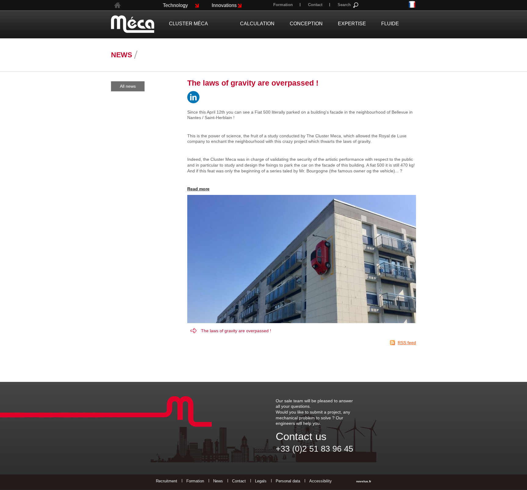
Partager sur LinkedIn (193, 97)
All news (128, 86)
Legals (261, 481)
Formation (283, 4)
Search (344, 4)
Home (117, 5)
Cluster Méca (188, 23)
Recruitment (166, 481)
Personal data (288, 481)
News (218, 481)
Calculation (257, 23)
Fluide (390, 23)
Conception (306, 23)
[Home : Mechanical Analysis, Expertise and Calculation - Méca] (132, 24)
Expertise (352, 23)
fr (412, 5)
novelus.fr (363, 481)
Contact (315, 4)
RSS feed (407, 342)
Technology (175, 5)
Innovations (224, 5)
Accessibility (320, 481)
